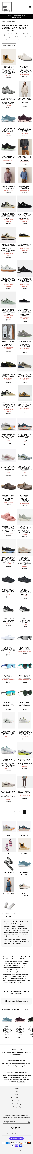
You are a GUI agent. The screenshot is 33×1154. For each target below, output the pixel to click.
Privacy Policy (16, 1107)
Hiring (16, 1091)
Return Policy (16, 1104)
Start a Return (16, 1101)
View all (26, 1009)
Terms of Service (16, 1098)
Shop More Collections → (16, 1001)
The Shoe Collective (16, 1133)
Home (4, 21)
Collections (10, 21)
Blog (16, 1094)
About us (16, 1110)
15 (19, 812)
